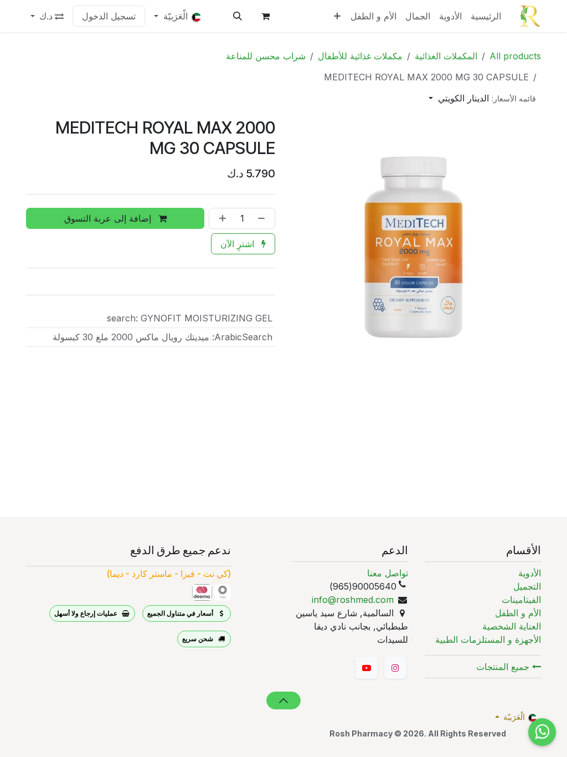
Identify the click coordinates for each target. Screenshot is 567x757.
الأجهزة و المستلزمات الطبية (488, 639)
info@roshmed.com (353, 599)
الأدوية (529, 573)
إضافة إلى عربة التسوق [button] (109, 218)
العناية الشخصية (511, 626)
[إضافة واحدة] (220, 218)
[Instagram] (395, 668)
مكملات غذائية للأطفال (360, 56)
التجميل (527, 586)
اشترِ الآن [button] (238, 243)
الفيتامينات (521, 599)
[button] (237, 16)
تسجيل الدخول (109, 16)
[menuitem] (486, 16)
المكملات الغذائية (446, 56)
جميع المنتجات (504, 666)
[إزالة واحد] (263, 218)
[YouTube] (366, 668)
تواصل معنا (387, 573)
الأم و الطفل (518, 612)
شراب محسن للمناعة (266, 56)
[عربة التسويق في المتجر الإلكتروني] (265, 16)
